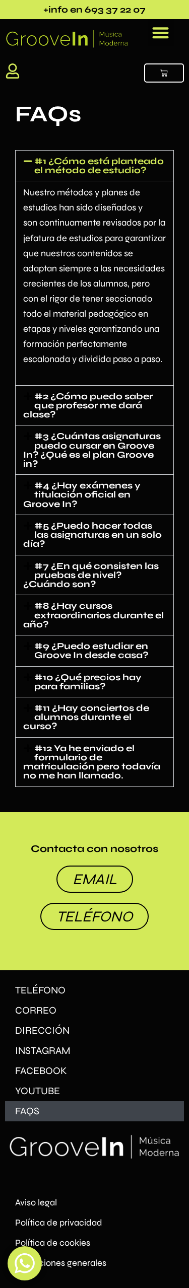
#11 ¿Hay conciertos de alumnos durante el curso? (86, 717)
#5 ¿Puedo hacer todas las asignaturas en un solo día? (92, 534)
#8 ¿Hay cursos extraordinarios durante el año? (93, 614)
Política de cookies (52, 1242)
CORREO (35, 1010)
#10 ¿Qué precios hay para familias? (88, 682)
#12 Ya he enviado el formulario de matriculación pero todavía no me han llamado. (91, 762)
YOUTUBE (37, 1091)
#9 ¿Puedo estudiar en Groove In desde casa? (91, 650)
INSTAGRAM (43, 1050)
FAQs (27, 1111)
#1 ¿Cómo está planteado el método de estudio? (99, 166)
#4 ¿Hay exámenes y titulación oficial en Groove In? (82, 494)
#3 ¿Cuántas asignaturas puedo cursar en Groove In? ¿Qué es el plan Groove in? (92, 450)
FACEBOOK (41, 1070)
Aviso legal (36, 1202)
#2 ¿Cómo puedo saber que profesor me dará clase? (88, 405)
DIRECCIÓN (42, 1030)
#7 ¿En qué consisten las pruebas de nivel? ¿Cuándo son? (91, 575)
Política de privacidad (58, 1222)
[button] (161, 32)
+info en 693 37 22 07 (94, 9)
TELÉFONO (40, 990)
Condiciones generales (60, 1262)
